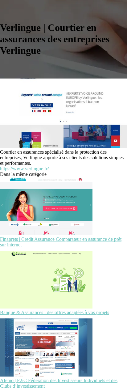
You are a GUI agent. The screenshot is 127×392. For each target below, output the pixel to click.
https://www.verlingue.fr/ (24, 168)
